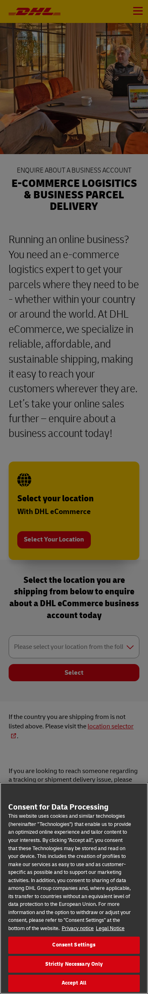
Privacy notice (78, 928)
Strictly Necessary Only (74, 964)
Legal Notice (110, 928)
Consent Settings (73, 945)
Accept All (74, 983)
